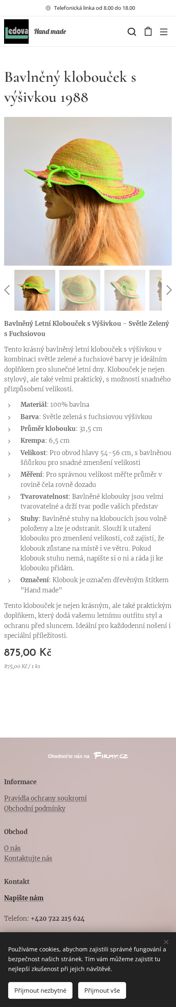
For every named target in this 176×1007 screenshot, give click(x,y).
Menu (164, 31)
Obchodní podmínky (34, 808)
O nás (12, 848)
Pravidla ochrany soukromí (45, 798)
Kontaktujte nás (28, 858)
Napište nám (23, 898)
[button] (131, 31)
